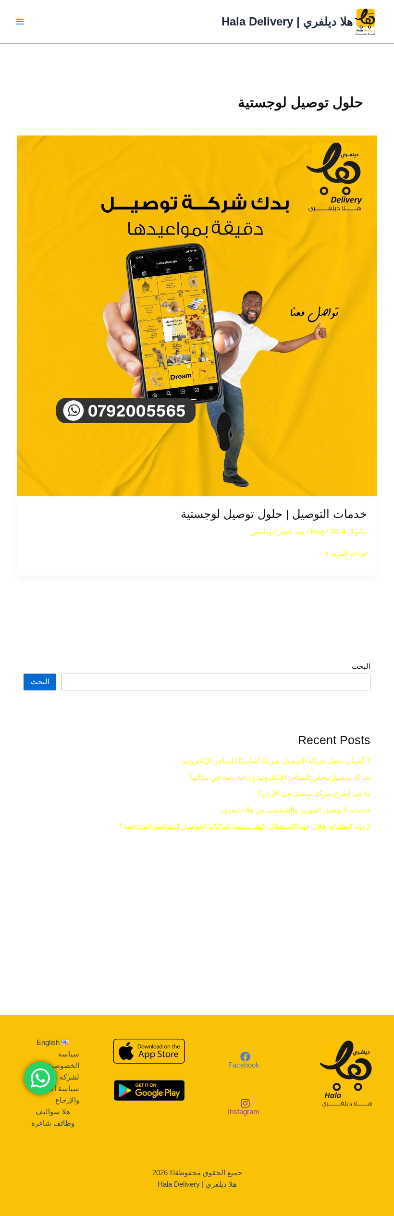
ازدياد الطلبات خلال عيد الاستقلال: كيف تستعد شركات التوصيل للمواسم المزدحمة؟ (245, 826)
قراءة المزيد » (346, 552)
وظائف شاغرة (52, 1123)
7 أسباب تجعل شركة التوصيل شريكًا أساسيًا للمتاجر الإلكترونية (276, 761)
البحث (361, 666)
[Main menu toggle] (20, 22)
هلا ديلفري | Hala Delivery (287, 21)
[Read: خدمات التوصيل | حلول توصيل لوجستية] (197, 315)
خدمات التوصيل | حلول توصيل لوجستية (274, 514)
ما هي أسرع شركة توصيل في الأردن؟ (314, 794)
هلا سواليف (53, 1112)
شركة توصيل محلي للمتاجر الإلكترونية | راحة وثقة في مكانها (280, 777)
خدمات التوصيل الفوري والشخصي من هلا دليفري (296, 810)
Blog (317, 532)
